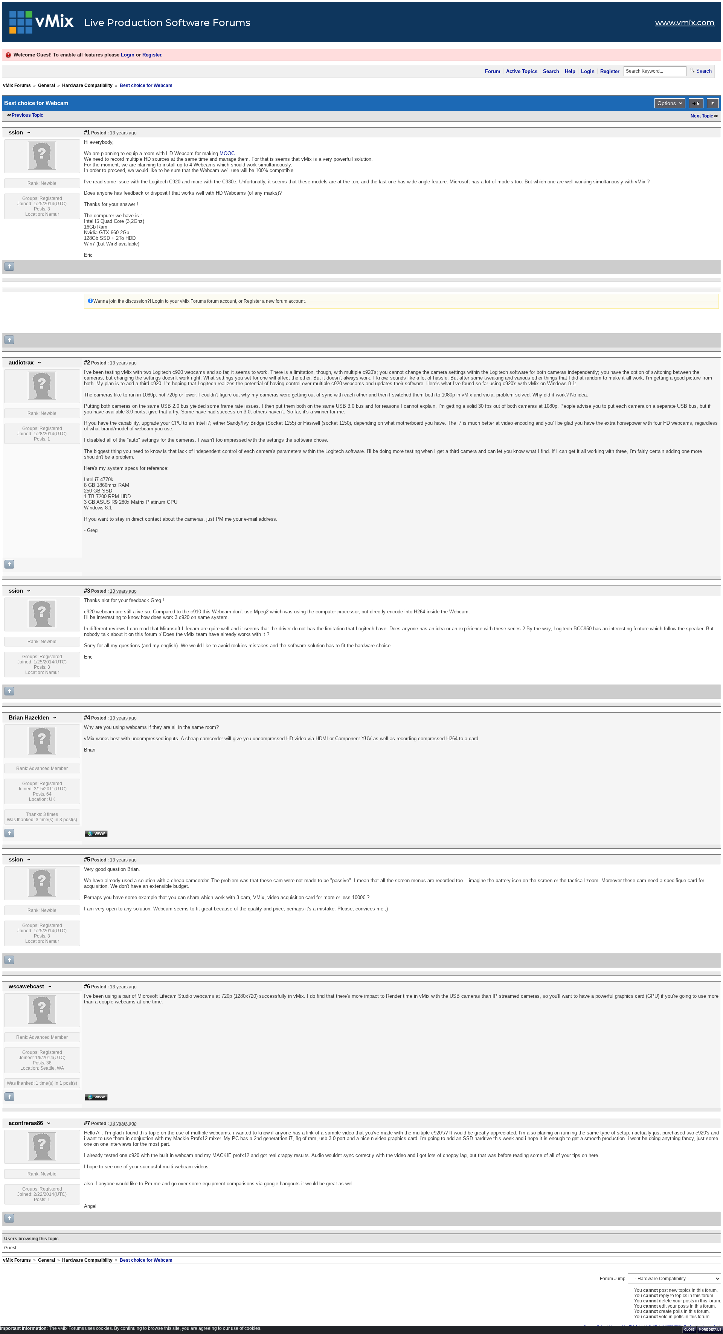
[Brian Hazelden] (42, 753)
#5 (87, 860)
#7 (87, 1123)
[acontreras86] (42, 1159)
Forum (492, 71)
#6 (87, 986)
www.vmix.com (685, 22)
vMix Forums (17, 85)
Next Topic (702, 116)
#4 (87, 718)
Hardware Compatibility (87, 85)
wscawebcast (26, 986)
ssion (16, 133)
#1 (87, 133)
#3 (87, 591)
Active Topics (521, 71)
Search (551, 71)
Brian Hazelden (29, 718)
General (46, 85)
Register (151, 55)
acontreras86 (26, 1123)
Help (570, 71)
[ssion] (42, 168)
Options (666, 103)
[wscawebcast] (42, 1022)
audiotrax (21, 363)
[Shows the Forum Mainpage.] (41, 24)
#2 (87, 363)
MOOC (227, 153)
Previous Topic (27, 115)
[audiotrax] (42, 398)
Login (127, 55)
